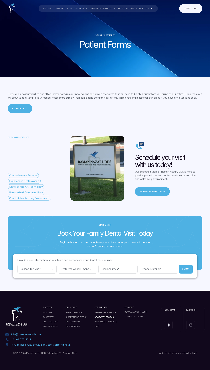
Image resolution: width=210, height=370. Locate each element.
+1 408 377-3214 (21, 339)
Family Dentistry (74, 312)
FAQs (97, 326)
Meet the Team (50, 322)
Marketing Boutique (187, 353)
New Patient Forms (104, 317)
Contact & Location (135, 316)
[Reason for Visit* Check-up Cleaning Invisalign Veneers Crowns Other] (37, 269)
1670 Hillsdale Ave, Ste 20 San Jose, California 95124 (41, 344)
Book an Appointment (136, 312)
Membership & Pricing (105, 312)
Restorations (73, 322)
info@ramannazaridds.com (26, 334)
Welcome (48, 8)
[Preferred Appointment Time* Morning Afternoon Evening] (77, 269)
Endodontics (73, 326)
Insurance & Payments (106, 322)
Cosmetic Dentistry (76, 317)
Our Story (48, 317)
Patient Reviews (126, 8)
